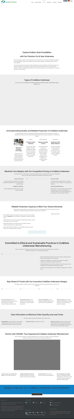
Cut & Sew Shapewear (47, 92)
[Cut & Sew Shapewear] (40, 87)
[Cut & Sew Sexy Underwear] (20, 97)
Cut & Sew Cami (26, 111)
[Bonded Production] (55, 213)
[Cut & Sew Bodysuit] (18, 87)
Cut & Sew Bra (48, 111)
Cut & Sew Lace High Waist (47, 102)
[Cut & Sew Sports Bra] (42, 115)
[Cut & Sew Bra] (39, 107)
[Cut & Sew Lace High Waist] (41, 97)
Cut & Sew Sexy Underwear (26, 102)
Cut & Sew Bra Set (26, 118)
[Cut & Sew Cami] (17, 107)
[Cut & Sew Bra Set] (18, 115)
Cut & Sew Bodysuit (26, 92)
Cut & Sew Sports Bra (47, 120)
